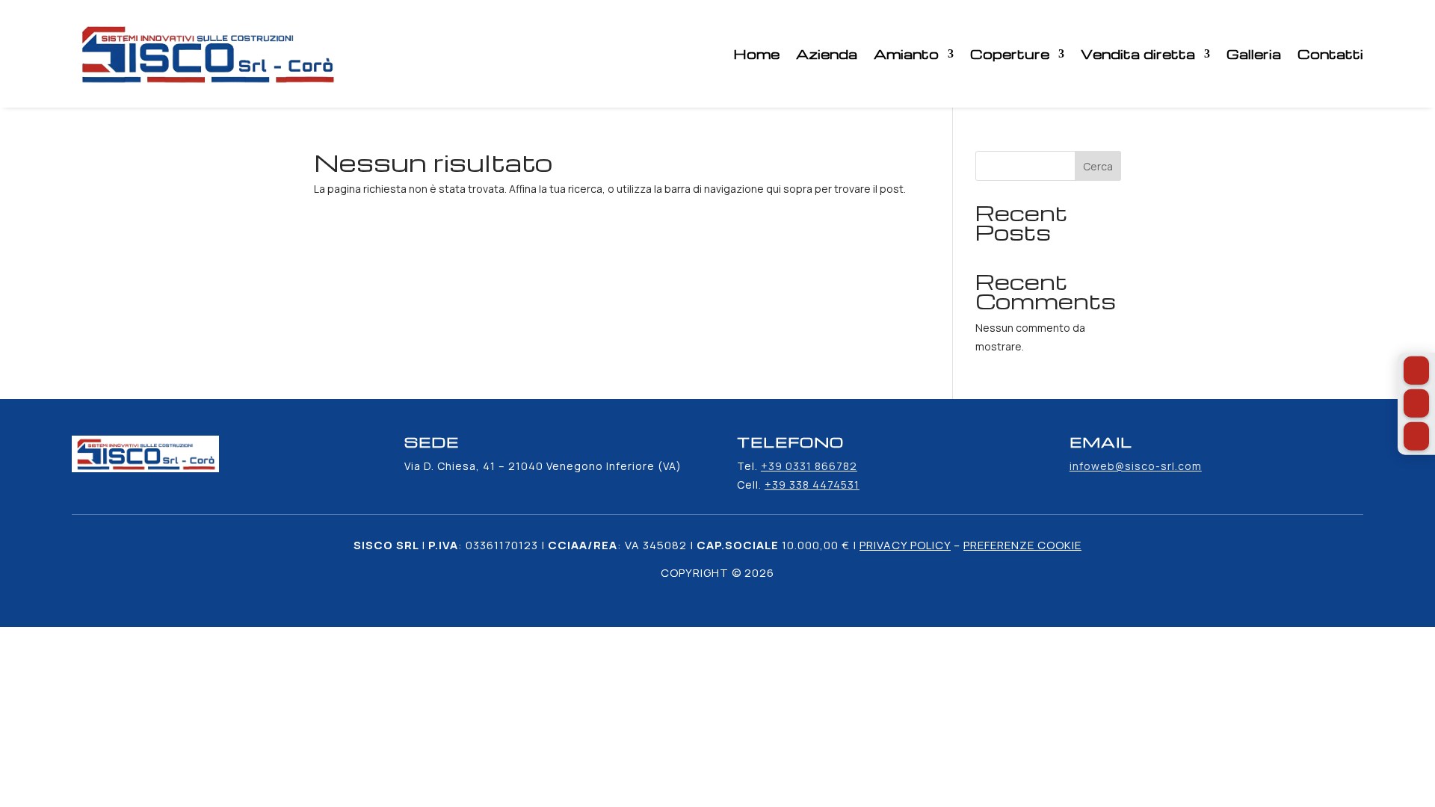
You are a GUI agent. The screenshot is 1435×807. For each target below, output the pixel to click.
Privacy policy (905, 545)
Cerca (1098, 166)
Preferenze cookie (1022, 545)
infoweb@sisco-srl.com (1136, 466)
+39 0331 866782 (809, 466)
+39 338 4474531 (812, 484)
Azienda (826, 53)
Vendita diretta (1138, 53)
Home (756, 53)
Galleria (1253, 53)
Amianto (906, 53)
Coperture (1009, 53)
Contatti (1330, 53)
